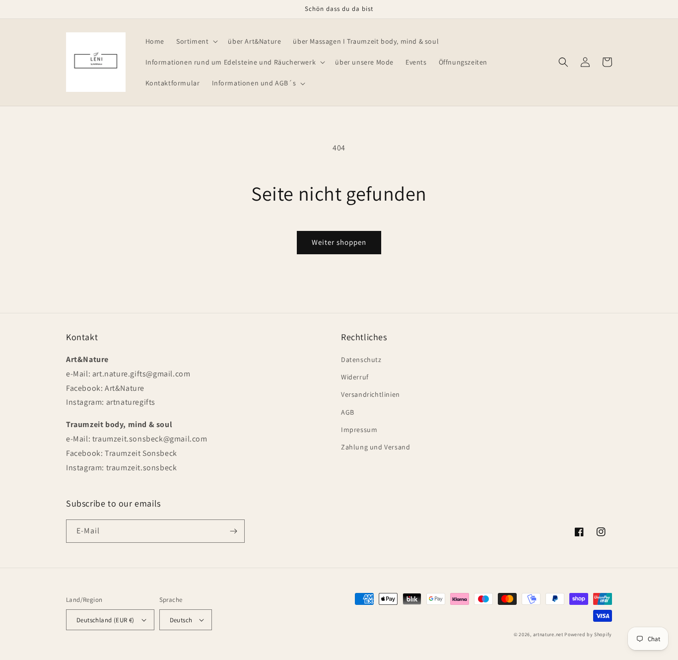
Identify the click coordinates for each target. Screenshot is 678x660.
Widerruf (355, 376)
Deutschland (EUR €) (105, 620)
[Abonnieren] (233, 531)
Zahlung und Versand (375, 446)
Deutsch (181, 620)
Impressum (359, 429)
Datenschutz (361, 359)
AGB (347, 412)
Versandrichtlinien (370, 394)
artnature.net (548, 634)
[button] (196, 41)
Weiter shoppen (339, 242)
